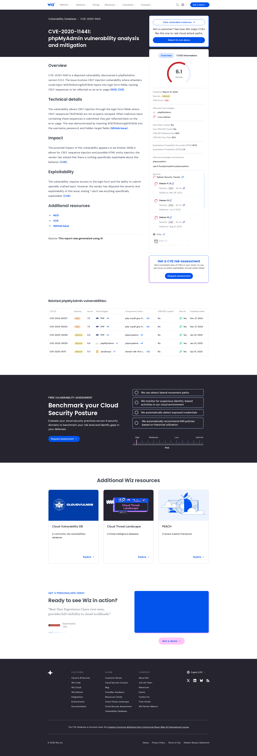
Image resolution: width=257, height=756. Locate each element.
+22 (148, 351)
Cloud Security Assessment (118, 706)
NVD (114, 89)
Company (146, 4)
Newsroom (144, 687)
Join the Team (145, 682)
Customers (128, 4)
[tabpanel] (179, 154)
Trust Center (145, 701)
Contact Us (144, 697)
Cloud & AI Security (80, 678)
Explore (87, 556)
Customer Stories (113, 678)
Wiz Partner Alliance (148, 706)
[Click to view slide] (54, 632)
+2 (107, 335)
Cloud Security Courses (116, 682)
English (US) (196, 672)
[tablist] (179, 55)
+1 (117, 343)
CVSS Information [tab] (187, 55)
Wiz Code (76, 682)
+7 (114, 351)
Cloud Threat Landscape (117, 701)
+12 (147, 318)
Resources (110, 4)
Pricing (96, 4)
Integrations (77, 697)
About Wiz (144, 678)
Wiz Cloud (76, 687)
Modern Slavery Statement (196, 742)
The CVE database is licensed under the (128, 727)
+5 (107, 318)
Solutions (80, 4)
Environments (77, 701)
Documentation (78, 706)
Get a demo (198, 4)
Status (146, 742)
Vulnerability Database (62, 19)
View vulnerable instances (177, 22)
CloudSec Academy (114, 692)
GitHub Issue (119, 128)
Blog (107, 687)
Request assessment (178, 275)
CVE (120, 89)
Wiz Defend (77, 692)
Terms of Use (174, 742)
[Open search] (177, 4)
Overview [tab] (166, 55)
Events (142, 692)
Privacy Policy (158, 742)
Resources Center (113, 697)
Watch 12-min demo (179, 40)
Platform (64, 4)
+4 (141, 343)
